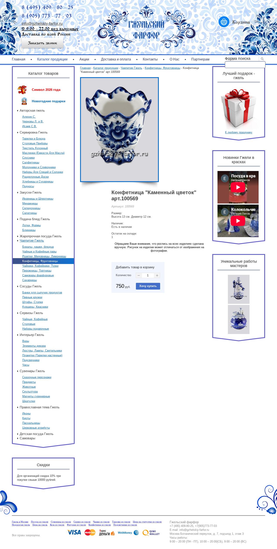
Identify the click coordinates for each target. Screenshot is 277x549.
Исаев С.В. (29, 126)
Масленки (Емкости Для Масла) (43, 153)
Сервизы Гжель (31, 313)
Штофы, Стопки (32, 302)
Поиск (230, 59)
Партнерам (200, 59)
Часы (25, 365)
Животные (29, 386)
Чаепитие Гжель (32, 240)
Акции (84, 59)
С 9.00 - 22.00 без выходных (50, 28)
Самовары (27, 438)
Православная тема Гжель (40, 407)
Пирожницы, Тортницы (36, 270)
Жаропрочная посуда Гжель (41, 236)
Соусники (28, 157)
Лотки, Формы (31, 225)
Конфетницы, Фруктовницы (40, 261)
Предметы (29, 382)
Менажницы (30, 203)
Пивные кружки (32, 297)
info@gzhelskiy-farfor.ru (42, 23)
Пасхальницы (31, 423)
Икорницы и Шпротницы (37, 198)
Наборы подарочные (35, 328)
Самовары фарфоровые (38, 275)
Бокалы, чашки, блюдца (38, 246)
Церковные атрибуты (36, 427)
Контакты (150, 59)
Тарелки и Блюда (33, 138)
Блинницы (28, 230)
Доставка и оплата (116, 59)
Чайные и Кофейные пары (39, 251)
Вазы (25, 341)
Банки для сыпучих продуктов (42, 292)
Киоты (26, 418)
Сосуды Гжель (31, 286)
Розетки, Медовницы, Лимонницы (44, 256)
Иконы (26, 413)
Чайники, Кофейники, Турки (40, 265)
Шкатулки (28, 401)
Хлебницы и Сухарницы (37, 181)
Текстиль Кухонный (35, 148)
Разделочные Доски (35, 176)
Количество (123, 275)
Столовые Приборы (35, 143)
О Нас (174, 59)
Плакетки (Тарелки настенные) (42, 355)
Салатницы (29, 213)
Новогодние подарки (48, 101)
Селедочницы (31, 208)
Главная (18, 59)
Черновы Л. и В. (32, 121)
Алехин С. (29, 116)
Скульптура (30, 391)
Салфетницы (30, 162)
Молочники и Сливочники (39, 167)
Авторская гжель (32, 110)
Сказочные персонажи (36, 377)
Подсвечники (30, 360)
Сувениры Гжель (32, 371)
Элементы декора (34, 345)
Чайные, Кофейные (35, 319)
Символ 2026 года (46, 89)
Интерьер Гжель (32, 335)
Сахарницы (29, 280)
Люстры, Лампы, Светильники (42, 350)
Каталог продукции (52, 59)
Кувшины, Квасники (35, 306)
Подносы (28, 186)
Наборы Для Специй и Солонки (42, 172)
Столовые (28, 324)
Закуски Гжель (31, 192)
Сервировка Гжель (34, 132)
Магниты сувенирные (36, 396)
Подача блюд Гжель (35, 219)
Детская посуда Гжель (36, 434)
